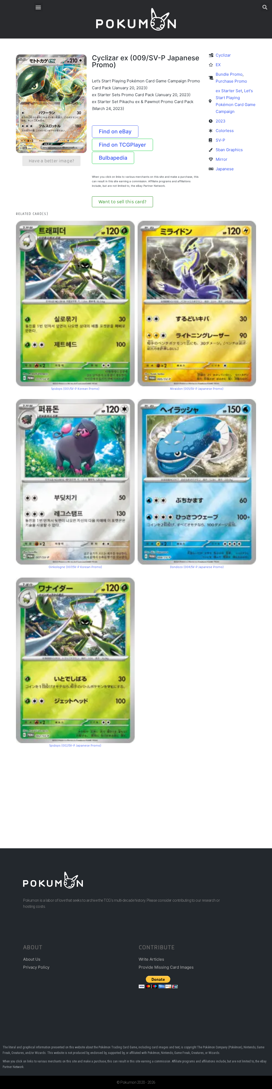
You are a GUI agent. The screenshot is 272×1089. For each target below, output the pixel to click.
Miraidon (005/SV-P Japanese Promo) (196, 389)
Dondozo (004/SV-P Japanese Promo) (197, 567)
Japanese (225, 168)
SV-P (220, 140)
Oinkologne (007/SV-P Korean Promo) (75, 567)
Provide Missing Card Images (166, 967)
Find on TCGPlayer (122, 145)
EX (218, 64)
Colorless (225, 130)
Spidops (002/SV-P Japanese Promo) (75, 745)
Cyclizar (223, 55)
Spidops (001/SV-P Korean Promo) (75, 389)
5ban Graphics (229, 149)
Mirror (221, 159)
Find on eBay (115, 131)
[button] (38, 7)
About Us (31, 959)
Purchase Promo (231, 81)
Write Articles (151, 959)
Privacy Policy (36, 967)
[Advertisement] (136, 790)
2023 (221, 121)
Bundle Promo (229, 74)
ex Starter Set (229, 90)
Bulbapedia (113, 158)
